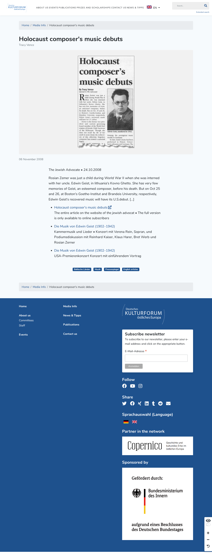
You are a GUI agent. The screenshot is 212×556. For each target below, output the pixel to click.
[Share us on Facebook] (133, 404)
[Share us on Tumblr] (154, 404)
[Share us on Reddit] (161, 404)
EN (155, 8)
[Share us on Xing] (140, 404)
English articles (130, 269)
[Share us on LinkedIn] (148, 404)
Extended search (202, 12)
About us (42, 7)
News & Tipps (135, 7)
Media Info (70, 306)
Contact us (118, 7)
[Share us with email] (169, 404)
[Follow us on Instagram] (141, 386)
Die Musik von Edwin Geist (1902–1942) (84, 226)
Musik (97, 269)
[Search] (205, 6)
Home (23, 306)
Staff (22, 325)
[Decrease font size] (208, 540)
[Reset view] (208, 546)
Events (53, 7)
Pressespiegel (112, 269)
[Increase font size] (208, 533)
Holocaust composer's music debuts (80, 207)
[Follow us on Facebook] (125, 386)
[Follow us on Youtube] (133, 386)
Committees (26, 320)
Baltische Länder (82, 269)
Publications (67, 7)
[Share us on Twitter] (125, 404)
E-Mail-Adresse (136, 351)
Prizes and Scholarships (94, 7)
